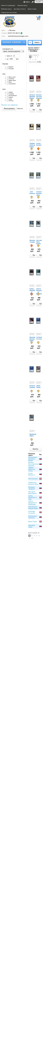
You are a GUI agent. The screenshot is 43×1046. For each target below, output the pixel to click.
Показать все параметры (9, 105)
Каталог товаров (12, 42)
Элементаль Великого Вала (33, 483)
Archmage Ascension (39, 338)
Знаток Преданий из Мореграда (32, 502)
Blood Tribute (38, 386)
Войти (28, 2)
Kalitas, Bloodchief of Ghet (32, 497)
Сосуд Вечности (39, 144)
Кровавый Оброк (33, 435)
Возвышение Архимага (34, 386)
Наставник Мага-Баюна (32, 492)
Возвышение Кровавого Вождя (34, 96)
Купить (35, 449)
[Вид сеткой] (38, 62)
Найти (37, 42)
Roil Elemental (33, 192)
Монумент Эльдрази (33, 241)
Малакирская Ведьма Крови (34, 339)
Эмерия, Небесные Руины (33, 145)
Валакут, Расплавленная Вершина (33, 464)
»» (35, 59)
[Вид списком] (40, 62)
